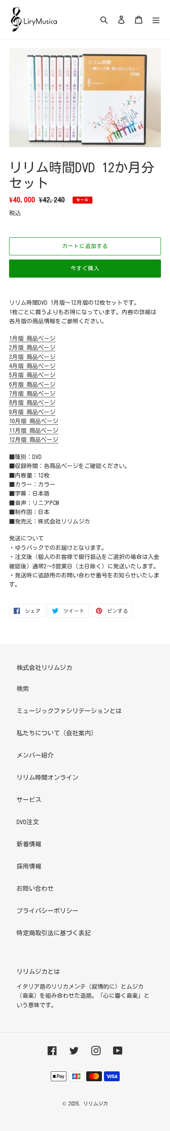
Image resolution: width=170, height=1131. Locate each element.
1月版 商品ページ (32, 338)
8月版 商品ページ (32, 403)
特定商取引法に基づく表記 (54, 933)
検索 (23, 689)
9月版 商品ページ (32, 412)
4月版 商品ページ (32, 366)
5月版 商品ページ (32, 375)
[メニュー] (156, 19)
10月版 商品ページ (33, 421)
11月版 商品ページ (33, 430)
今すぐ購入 (85, 268)
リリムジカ (95, 1103)
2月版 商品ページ (32, 347)
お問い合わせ (35, 888)
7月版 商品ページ (32, 393)
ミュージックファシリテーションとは (69, 711)
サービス (29, 800)
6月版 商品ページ (32, 384)
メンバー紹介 (35, 755)
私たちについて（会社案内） (57, 733)
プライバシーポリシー (47, 911)
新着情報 (29, 844)
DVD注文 (28, 822)
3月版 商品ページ (32, 357)
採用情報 (29, 866)
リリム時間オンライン (47, 777)
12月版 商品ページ (33, 440)
